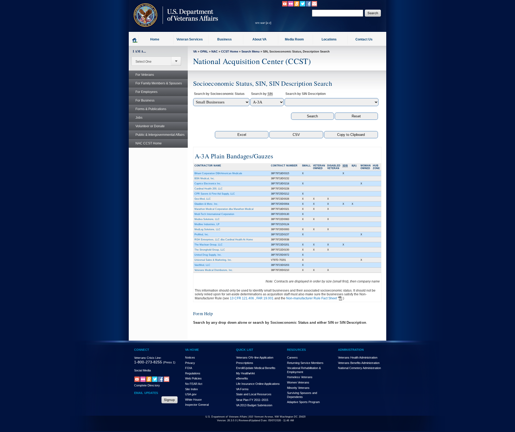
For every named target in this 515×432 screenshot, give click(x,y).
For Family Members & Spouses (158, 83)
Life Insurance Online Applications (258, 383)
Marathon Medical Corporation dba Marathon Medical (223, 209)
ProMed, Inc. (201, 234)
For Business (144, 100)
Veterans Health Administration (357, 357)
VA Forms (242, 389)
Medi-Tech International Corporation (214, 214)
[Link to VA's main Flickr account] (291, 6)
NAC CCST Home (148, 143)
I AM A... (139, 51)
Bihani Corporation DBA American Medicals (218, 173)
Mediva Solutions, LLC (207, 219)
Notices (190, 357)
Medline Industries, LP (206, 224)
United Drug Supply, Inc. (208, 255)
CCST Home (229, 51)
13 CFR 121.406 (242, 298)
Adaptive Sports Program (303, 402)
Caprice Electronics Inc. (207, 183)
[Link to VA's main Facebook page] (308, 6)
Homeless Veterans (299, 377)
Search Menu (250, 51)
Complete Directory (147, 385)
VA (195, 51)
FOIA (188, 368)
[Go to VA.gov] (174, 30)
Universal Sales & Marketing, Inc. (213, 260)
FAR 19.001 (265, 298)
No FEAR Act (193, 383)
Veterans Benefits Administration (359, 362)
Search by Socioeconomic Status (219, 94)
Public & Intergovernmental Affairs (160, 135)
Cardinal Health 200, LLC (208, 188)
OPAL (204, 51)
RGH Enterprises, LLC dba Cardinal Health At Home (223, 239)
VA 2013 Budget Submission (254, 405)
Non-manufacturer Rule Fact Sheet (311, 298)
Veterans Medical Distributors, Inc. (213, 270)
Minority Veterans (298, 387)
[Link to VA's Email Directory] (314, 6)
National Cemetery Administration (359, 368)
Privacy (190, 362)
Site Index (191, 389)
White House (193, 399)
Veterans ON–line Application (254, 357)
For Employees (146, 92)
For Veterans (144, 75)
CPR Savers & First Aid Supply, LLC (214, 193)
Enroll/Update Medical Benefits (255, 368)
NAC (214, 51)
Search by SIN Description (305, 94)
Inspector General (197, 404)
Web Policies (193, 378)
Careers (292, 357)
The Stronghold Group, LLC (209, 249)
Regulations (192, 373)
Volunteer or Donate (150, 126)
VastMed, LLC (202, 265)
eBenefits (242, 378)
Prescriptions (244, 362)
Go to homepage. (135, 40)
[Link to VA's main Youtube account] (285, 6)
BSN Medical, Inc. (204, 178)
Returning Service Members (305, 362)
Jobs (138, 118)
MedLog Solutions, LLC (207, 229)
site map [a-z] (263, 22)
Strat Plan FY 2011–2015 (252, 399)
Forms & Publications (150, 109)
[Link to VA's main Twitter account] (303, 6)
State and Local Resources (253, 394)
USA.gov (191, 394)
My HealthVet (245, 373)
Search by (262, 94)
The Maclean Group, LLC (208, 244)
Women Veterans (298, 382)
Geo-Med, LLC (202, 199)
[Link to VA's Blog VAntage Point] (297, 6)
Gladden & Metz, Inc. (206, 204)
